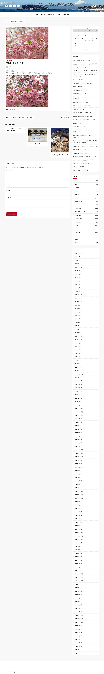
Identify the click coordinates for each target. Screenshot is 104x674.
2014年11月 (77, 618)
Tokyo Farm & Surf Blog (56, 5)
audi (76, 184)
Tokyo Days (51, 14)
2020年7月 (77, 384)
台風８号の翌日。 (77, 170)
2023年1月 (77, 291)
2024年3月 (77, 260)
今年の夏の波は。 (77, 93)
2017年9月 (77, 501)
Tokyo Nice (77, 225)
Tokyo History (78, 222)
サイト (8, 205)
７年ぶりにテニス (77, 67)
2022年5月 (77, 319)
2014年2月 (77, 649)
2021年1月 (77, 367)
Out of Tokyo (78, 198)
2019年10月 (77, 415)
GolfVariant (77, 194)
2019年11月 (77, 412)
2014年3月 (77, 646)
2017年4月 (77, 518)
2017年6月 (77, 512)
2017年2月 (77, 525)
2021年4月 (77, 356)
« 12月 (85, 50)
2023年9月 (77, 270)
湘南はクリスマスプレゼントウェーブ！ (82, 64)
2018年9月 (77, 460)
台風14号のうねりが (77, 163)
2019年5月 (77, 432)
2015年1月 (77, 612)
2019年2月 (77, 443)
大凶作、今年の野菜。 (78, 86)
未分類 (76, 242)
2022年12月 (77, 294)
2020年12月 (77, 370)
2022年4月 (77, 322)
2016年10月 (77, 539)
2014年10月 (77, 622)
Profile (58, 14)
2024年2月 (77, 263)
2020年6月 (77, 387)
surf (76, 205)
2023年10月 (77, 267)
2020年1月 (77, 405)
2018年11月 (77, 453)
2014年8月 (77, 629)
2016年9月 (77, 543)
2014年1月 (77, 653)
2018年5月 (77, 474)
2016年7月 (77, 549)
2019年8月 (77, 422)
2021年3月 (77, 360)
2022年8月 (77, 308)
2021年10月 (77, 339)
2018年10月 (77, 456)
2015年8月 (77, 587)
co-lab (76, 191)
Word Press (77, 236)
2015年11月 (77, 577)
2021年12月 (77, 336)
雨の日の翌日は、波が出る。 (79, 116)
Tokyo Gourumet (79, 218)
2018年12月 (77, 450)
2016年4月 (77, 560)
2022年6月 (77, 315)
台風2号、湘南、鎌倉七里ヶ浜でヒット (82, 71)
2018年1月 (77, 487)
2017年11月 (77, 494)
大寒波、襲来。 (76, 126)
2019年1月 (77, 446)
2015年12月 (77, 574)
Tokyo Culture (78, 208)
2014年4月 (77, 643)
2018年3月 (77, 481)
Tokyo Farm (78, 215)
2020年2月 (77, 401)
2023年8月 (77, 274)
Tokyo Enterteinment (80, 211)
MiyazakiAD (66, 14)
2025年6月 (77, 257)
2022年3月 (77, 325)
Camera (77, 187)
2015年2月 (77, 608)
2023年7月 (77, 277)
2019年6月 (77, 429)
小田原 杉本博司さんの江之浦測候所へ (81, 146)
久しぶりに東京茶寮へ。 (36, 143)
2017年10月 (77, 498)
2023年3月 (77, 284)
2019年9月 (77, 419)
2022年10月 (77, 301)
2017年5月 (77, 515)
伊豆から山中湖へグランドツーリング (81, 156)
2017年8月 (77, 505)
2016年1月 (77, 570)
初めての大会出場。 (77, 90)
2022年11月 (77, 298)
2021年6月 (77, 350)
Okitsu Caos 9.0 (77, 79)
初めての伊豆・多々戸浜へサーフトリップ (82, 135)
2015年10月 (77, 581)
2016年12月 (77, 532)
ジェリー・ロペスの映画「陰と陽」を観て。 (83, 130)
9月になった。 (76, 167)
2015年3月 (77, 605)
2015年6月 (77, 594)
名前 (8, 190)
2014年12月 (77, 615)
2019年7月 (77, 425)
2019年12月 (77, 408)
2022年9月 (77, 305)
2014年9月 (77, 625)
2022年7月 (77, 312)
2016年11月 (77, 536)
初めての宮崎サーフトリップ (79, 83)
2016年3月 (77, 563)
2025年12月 (77, 253)
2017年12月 (77, 491)
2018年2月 (77, 484)
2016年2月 (77, 567)
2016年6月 (77, 553)
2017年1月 (77, 529)
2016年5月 (77, 556)
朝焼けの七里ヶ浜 (77, 153)
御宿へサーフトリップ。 (78, 105)
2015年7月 (77, 591)
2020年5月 (77, 391)
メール (8, 197)
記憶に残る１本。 (77, 123)
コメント (9, 170)
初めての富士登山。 (77, 102)
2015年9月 (77, 584)
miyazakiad (11, 66)
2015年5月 (77, 598)
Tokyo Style (77, 229)
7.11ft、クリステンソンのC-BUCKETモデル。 (83, 97)
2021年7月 (77, 346)
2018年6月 (77, 470)
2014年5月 (77, 639)
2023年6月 (77, 281)
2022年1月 (77, 332)
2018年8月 (77, 463)
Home (36, 14)
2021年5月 (77, 353)
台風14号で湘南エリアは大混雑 (80, 160)
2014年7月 (77, 632)
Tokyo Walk (9, 60)
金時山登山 (75, 109)
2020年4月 (77, 394)
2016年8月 (77, 546)
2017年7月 (77, 508)
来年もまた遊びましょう (78, 60)
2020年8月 (77, 381)
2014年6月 (77, 636)
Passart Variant (78, 201)
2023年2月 (77, 288)
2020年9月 (77, 377)
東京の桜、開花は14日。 (78, 112)
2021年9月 (77, 343)
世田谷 (76, 239)
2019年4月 (77, 436)
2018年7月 (77, 467)
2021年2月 (77, 363)
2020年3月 (77, 398)
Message (43, 14)
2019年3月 (77, 439)
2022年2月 (77, 329)
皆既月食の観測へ (77, 149)
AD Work (77, 180)
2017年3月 (77, 522)
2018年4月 (77, 477)
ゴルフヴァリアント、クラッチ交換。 (81, 119)
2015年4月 (77, 601)
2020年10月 (77, 374)
